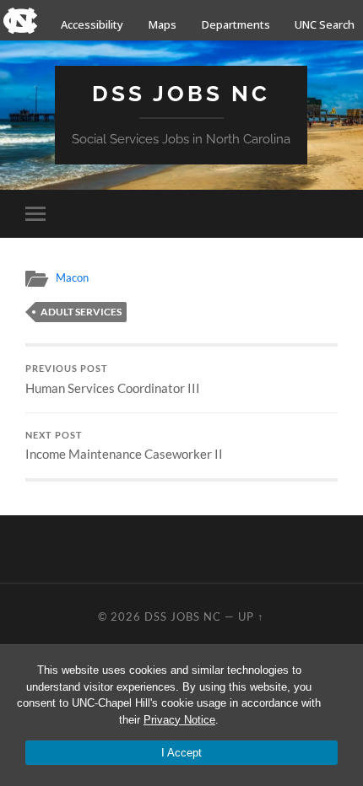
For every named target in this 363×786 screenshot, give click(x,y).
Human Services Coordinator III (112, 379)
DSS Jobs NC (181, 93)
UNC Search (325, 24)
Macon (72, 277)
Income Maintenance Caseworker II (124, 446)
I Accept (181, 752)
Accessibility (92, 24)
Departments (236, 24)
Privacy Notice (179, 719)
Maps (162, 24)
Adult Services (81, 311)
